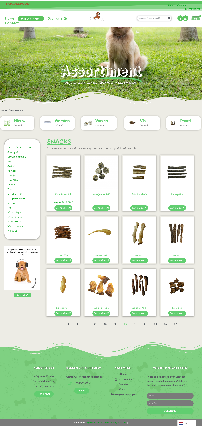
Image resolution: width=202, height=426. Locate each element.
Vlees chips (14, 212)
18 (105, 324)
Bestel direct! (63, 207)
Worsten (62, 120)
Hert (10, 161)
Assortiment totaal (19, 147)
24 (165, 324)
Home (9, 19)
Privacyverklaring (119, 422)
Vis (143, 120)
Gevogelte (13, 152)
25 (175, 324)
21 (135, 324)
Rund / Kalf (15, 194)
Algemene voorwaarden (98, 422)
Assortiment (31, 19)
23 (155, 324)
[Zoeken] (169, 18)
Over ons (55, 19)
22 (145, 324)
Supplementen (16, 198)
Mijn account (171, 5)
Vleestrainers (15, 226)
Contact (12, 23)
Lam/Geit (13, 180)
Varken (101, 120)
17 (95, 324)
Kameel (11, 170)
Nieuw (19, 120)
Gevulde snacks (17, 157)
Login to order (63, 202)
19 (115, 324)
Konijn (11, 175)
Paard (185, 120)
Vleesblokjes (15, 217)
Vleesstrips (14, 221)
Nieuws (180, 5)
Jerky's (11, 166)
